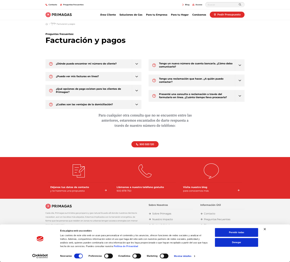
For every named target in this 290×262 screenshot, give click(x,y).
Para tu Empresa (156, 14)
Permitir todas (236, 232)
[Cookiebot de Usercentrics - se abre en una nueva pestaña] (40, 256)
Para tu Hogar (180, 14)
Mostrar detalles (182, 256)
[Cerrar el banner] (265, 229)
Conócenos (199, 14)
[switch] (108, 256)
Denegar (236, 242)
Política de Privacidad (126, 246)
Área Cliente (108, 14)
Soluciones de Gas (130, 14)
